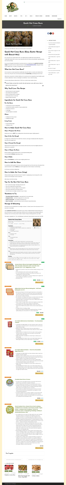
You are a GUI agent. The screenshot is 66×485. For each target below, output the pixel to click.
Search (59, 18)
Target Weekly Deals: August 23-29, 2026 (54, 47)
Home (6, 15)
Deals (31, 15)
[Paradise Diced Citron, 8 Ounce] (10, 382)
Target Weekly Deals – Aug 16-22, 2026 (54, 57)
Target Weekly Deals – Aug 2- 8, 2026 (54, 65)
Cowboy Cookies (35, 475)
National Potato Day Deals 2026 (54, 54)
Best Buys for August (52, 68)
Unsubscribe (54, 15)
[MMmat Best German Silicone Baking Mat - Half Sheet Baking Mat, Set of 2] (10, 292)
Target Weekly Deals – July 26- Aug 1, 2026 (53, 73)
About (10, 15)
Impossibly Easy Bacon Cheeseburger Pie (13, 459)
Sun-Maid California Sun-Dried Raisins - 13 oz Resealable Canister (29, 321)
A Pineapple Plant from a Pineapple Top (35, 459)
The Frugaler (15, 41)
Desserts (6, 471)
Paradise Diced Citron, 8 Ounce (22, 379)
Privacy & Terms (38, 15)
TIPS (21, 15)
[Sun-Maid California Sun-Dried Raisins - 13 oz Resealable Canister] (10, 324)
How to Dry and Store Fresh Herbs (54, 70)
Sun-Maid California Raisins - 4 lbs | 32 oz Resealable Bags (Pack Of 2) (28, 350)
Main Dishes (21, 471)
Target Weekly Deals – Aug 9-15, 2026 (54, 61)
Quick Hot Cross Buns (14, 44)
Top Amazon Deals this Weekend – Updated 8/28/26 (54, 43)
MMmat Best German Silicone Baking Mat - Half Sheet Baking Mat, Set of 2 (28, 289)
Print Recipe (37, 227)
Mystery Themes (18, 483)
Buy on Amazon (40, 282)
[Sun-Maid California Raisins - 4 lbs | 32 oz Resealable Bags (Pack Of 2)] (10, 353)
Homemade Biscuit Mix (31, 64)
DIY (26, 15)
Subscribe (47, 15)
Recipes (15, 15)
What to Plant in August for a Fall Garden (54, 51)
